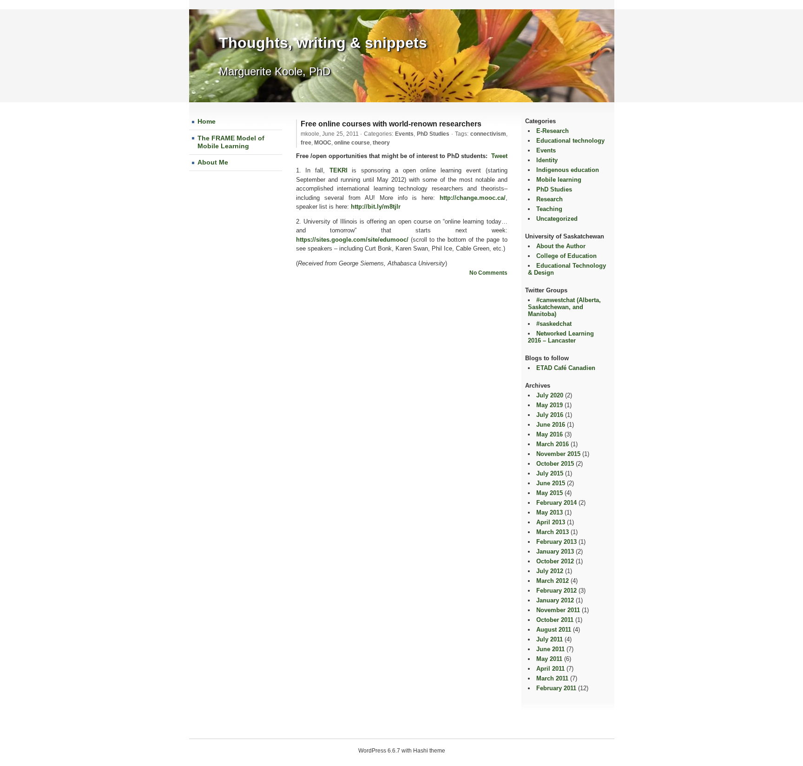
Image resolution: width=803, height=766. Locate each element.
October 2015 (555, 463)
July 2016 (549, 414)
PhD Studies (433, 134)
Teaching (549, 208)
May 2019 (549, 405)
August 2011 (553, 629)
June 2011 (550, 649)
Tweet (499, 155)
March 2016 (552, 444)
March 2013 (552, 531)
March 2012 (552, 580)
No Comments (488, 273)
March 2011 (552, 678)
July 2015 (549, 473)
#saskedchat (554, 323)
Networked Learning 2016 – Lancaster (561, 337)
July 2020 (549, 395)
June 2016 (550, 424)
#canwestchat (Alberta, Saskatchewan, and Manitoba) (564, 307)
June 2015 (550, 483)
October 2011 (554, 619)
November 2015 (558, 453)
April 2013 (550, 522)
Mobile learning (558, 179)
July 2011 (549, 639)
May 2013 (549, 512)
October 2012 (555, 561)
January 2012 (555, 600)
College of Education (566, 255)
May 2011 (549, 658)
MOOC (322, 142)
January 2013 (555, 551)
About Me (212, 162)
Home (206, 121)
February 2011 (556, 688)
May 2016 (549, 434)
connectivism (488, 134)
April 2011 (550, 668)
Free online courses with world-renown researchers (391, 124)
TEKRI (338, 170)
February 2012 (556, 590)
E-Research (552, 130)
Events (404, 134)
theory (381, 142)
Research (549, 199)
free (306, 142)
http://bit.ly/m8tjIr (376, 206)
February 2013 (556, 541)
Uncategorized (557, 218)
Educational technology (570, 140)
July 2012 (549, 571)
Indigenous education (567, 169)
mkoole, (330, 134)
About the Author (561, 246)
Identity (547, 160)
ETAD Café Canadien (565, 367)
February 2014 (556, 502)
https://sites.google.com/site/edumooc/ (352, 239)
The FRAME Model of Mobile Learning (230, 142)
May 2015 (549, 492)
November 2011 (558, 610)
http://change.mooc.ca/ (473, 197)
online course (352, 142)
